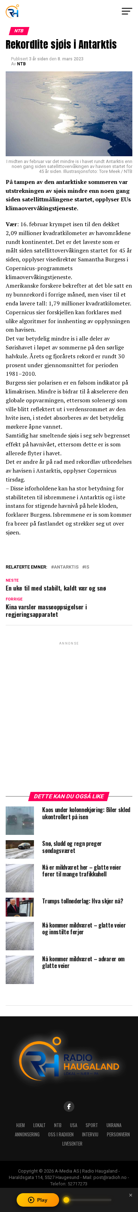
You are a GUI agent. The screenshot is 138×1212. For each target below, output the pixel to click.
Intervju (90, 1134)
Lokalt (39, 1125)
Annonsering (27, 1134)
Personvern (118, 1134)
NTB (21, 63)
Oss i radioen (61, 1134)
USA (73, 1125)
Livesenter (72, 1143)
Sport (92, 1125)
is (87, 567)
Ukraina (114, 1125)
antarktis (66, 567)
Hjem (20, 1125)
